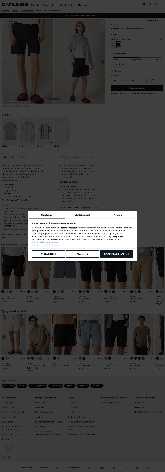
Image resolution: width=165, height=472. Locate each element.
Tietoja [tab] (118, 215)
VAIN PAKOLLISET (48, 254)
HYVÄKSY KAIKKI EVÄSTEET (116, 254)
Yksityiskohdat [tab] (82, 215)
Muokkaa (81, 254)
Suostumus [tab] (46, 215)
